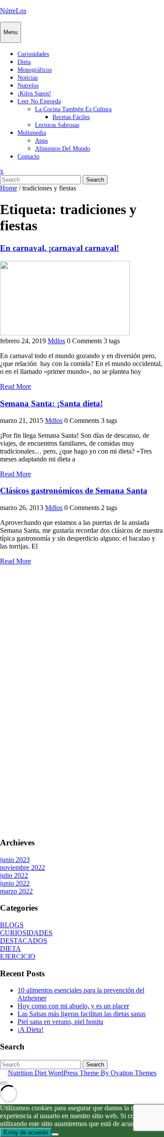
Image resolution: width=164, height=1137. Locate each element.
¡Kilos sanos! (34, 93)
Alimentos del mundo (62, 148)
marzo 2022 (16, 891)
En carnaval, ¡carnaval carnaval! (59, 248)
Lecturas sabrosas (57, 125)
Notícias (27, 77)
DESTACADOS (23, 940)
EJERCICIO (17, 956)
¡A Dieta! (30, 1029)
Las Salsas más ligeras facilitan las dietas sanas (81, 1013)
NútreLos (13, 10)
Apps (41, 140)
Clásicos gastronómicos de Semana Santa (73, 490)
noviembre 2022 (22, 867)
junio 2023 (15, 859)
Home (8, 188)
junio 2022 (15, 883)
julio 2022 (14, 875)
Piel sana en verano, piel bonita (60, 1021)
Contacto (28, 156)
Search (95, 179)
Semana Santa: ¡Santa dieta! (51, 403)
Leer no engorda (39, 101)
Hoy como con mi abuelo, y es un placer (73, 1006)
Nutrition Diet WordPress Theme (82, 1073)
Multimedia (31, 133)
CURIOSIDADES (26, 932)
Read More (15, 386)
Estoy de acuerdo (25, 1132)
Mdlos (56, 341)
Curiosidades (33, 54)
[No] (55, 1134)
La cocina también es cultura (73, 109)
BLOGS (12, 925)
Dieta (24, 62)
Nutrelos (27, 85)
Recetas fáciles (71, 117)
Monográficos (34, 70)
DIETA (10, 948)
